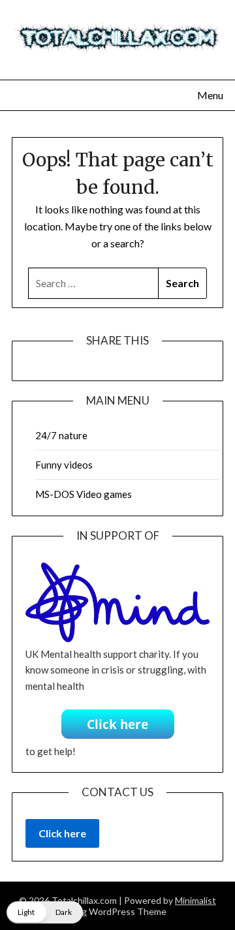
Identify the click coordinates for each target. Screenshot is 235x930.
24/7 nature (61, 435)
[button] (45, 912)
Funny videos (64, 465)
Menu (210, 95)
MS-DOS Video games (83, 494)
